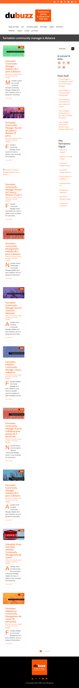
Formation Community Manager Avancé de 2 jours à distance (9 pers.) (13, 129)
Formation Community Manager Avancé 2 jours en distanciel (13, 308)
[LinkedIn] (59, 63)
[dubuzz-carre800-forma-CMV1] (39, 660)
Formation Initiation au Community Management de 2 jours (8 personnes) (13, 615)
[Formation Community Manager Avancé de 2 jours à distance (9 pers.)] (13, 112)
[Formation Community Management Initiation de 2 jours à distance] (13, 233)
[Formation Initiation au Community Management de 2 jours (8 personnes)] (13, 598)
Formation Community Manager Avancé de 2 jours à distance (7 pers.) (13, 189)
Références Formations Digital (13, 74)
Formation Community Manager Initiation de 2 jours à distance (12, 66)
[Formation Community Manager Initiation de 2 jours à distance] (13, 51)
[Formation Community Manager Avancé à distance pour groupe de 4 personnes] (13, 413)
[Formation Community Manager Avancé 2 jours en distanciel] (13, 292)
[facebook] (36, 678)
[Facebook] (64, 63)
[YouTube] (64, 67)
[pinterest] (39, 678)
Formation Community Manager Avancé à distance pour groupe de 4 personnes (13, 430)
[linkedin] (32, 678)
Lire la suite (8, 98)
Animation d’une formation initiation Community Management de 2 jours (13, 551)
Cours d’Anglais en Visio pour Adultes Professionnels (65, 93)
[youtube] (46, 678)
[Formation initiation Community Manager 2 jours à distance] (13, 352)
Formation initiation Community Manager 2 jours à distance (13, 367)
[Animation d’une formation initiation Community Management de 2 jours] (13, 534)
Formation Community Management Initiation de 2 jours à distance (12, 248)
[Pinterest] (59, 67)
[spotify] (43, 678)
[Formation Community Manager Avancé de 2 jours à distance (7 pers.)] (13, 174)
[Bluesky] (68, 63)
